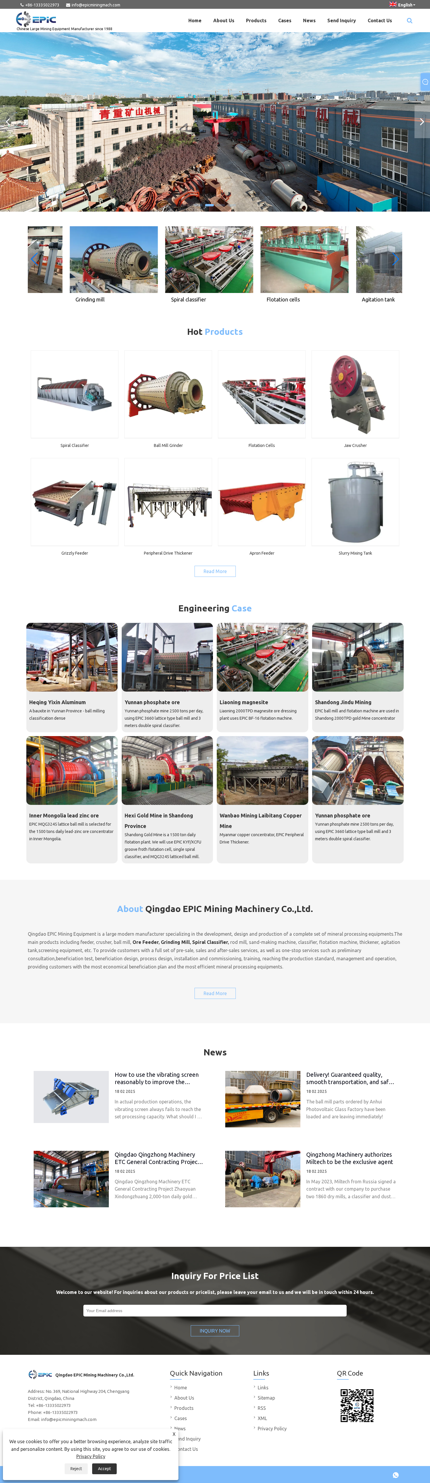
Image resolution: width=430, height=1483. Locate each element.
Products (256, 20)
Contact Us (380, 20)
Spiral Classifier (210, 942)
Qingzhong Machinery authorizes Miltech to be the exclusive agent (349, 1158)
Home (195, 20)
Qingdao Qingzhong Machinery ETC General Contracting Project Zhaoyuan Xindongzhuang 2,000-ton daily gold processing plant (157, 1158)
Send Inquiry (341, 20)
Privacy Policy (90, 1456)
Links (263, 1387)
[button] (198, 205)
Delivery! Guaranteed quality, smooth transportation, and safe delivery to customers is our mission (349, 1078)
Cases (284, 20)
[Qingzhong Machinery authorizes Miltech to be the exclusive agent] (262, 1179)
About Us (223, 20)
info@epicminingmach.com (96, 5)
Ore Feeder (146, 942)
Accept (104, 1468)
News (309, 20)
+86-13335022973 (42, 5)
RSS (262, 1408)
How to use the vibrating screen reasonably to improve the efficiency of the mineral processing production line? (157, 1078)
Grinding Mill (175, 942)
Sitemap (266, 1397)
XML (262, 1418)
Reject (76, 1468)
